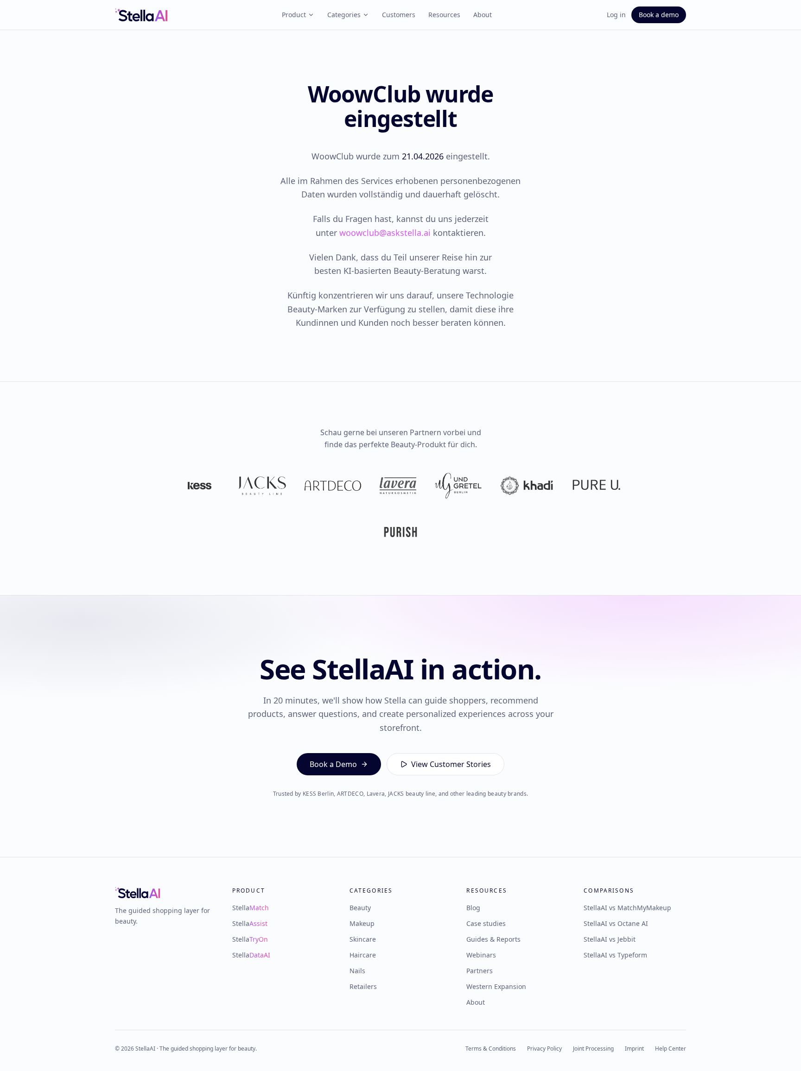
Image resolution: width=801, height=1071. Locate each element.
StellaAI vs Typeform (615, 955)
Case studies (486, 923)
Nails (357, 970)
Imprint (634, 1048)
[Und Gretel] (458, 486)
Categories (344, 14)
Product (294, 14)
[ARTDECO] (333, 486)
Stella (250, 907)
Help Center (670, 1048)
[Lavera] (398, 485)
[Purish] (401, 532)
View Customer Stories (451, 764)
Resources (444, 14)
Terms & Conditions (490, 1048)
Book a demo (659, 14)
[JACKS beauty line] (262, 485)
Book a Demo (333, 764)
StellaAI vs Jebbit (610, 939)
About (482, 14)
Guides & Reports (493, 939)
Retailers (363, 986)
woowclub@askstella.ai (385, 232)
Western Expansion (496, 986)
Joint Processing (593, 1048)
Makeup (362, 923)
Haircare (363, 955)
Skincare (363, 939)
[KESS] (199, 485)
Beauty (360, 907)
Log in (616, 14)
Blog (473, 907)
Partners (479, 970)
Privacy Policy (544, 1048)
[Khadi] (526, 485)
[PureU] (596, 485)
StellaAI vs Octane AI (616, 923)
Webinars (481, 955)
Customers (398, 14)
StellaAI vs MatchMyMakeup (627, 907)
